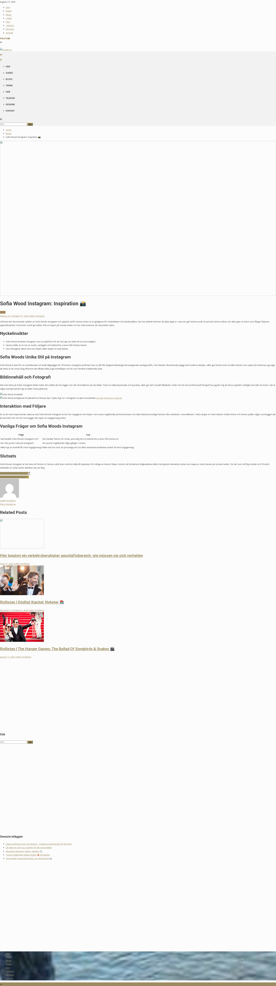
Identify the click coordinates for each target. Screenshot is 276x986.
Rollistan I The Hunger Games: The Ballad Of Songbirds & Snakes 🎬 (57, 649)
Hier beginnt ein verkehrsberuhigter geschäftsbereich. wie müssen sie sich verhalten (71, 555)
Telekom (10, 25)
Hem (8, 7)
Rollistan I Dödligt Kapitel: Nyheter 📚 (32, 602)
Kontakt (9, 32)
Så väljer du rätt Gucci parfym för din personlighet (29, 847)
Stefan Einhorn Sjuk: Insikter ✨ (14, 477)
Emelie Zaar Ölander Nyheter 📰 (15, 473)
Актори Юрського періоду (109, 398)
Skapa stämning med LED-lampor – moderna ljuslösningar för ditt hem (39, 844)
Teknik (9, 18)
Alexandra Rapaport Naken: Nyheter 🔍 (24, 851)
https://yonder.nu (8, 504)
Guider (9, 11)
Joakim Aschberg (36, 316)
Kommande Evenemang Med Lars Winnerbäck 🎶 (29, 858)
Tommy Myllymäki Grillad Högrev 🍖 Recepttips (28, 855)
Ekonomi (10, 29)
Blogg (8, 14)
